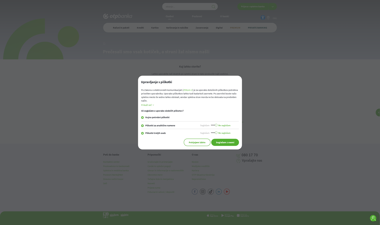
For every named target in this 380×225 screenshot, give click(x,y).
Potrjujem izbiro (197, 142)
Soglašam (204, 125)
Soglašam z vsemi (225, 142)
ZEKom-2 (187, 89)
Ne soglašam (224, 125)
